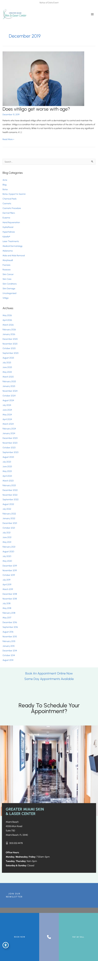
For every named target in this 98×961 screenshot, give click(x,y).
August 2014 (8, 660)
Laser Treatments (11, 241)
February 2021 (9, 546)
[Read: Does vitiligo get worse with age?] (43, 78)
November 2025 (10, 343)
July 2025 (7, 362)
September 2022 (11, 499)
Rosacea (6, 269)
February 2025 (9, 381)
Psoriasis (6, 265)
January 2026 (9, 334)
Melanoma (8, 250)
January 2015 (9, 646)
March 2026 (8, 324)
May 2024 (7, 414)
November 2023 (10, 443)
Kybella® (6, 236)
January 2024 (9, 433)
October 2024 (9, 395)
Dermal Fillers (9, 213)
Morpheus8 (8, 260)
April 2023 (7, 476)
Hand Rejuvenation (11, 222)
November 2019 (10, 570)
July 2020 (7, 556)
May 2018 (7, 608)
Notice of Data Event (49, 2)
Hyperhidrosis (9, 232)
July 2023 (7, 461)
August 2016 (8, 631)
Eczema (6, 217)
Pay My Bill (78, 937)
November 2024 (10, 391)
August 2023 (8, 457)
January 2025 (9, 386)
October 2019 (9, 575)
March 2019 (8, 589)
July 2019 (6, 579)
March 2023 (8, 480)
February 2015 (9, 641)
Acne (5, 180)
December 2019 (10, 565)
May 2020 (7, 561)
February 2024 (9, 428)
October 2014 (9, 655)
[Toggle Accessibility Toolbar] (6, 945)
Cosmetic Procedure (12, 208)
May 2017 (7, 617)
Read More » (8, 139)
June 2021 (7, 537)
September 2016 (10, 627)
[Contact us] (49, 936)
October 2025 (9, 348)
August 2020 (8, 551)
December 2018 (10, 594)
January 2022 (9, 518)
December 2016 (10, 622)
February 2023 (9, 485)
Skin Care (7, 279)
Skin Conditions (10, 283)
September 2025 (11, 353)
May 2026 (7, 315)
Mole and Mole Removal (14, 255)
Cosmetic (7, 203)
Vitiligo (6, 298)
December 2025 (10, 339)
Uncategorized (9, 293)
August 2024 (8, 400)
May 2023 (7, 471)
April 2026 (7, 320)
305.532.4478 (16, 843)
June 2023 (7, 466)
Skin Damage (9, 288)
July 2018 (6, 603)
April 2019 (7, 584)
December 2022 (10, 490)
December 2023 (10, 438)
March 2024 (8, 424)
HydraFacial (8, 227)
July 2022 (7, 509)
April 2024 (7, 419)
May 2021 (7, 542)
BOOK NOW (19, 937)
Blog (5, 184)
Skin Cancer (8, 274)
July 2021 (6, 532)
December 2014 (10, 650)
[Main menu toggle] (92, 14)
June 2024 (7, 410)
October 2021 (9, 528)
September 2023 (10, 452)
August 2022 (8, 504)
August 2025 (8, 357)
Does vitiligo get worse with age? (36, 109)
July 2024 (7, 405)
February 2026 (9, 329)
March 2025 (8, 376)
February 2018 (9, 613)
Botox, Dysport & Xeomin (14, 194)
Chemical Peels (9, 198)
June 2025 (7, 367)
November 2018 (10, 598)
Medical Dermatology (12, 246)
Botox (5, 189)
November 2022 (10, 495)
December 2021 (10, 523)
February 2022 (9, 513)
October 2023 (9, 447)
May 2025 (7, 372)
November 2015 (10, 636)
